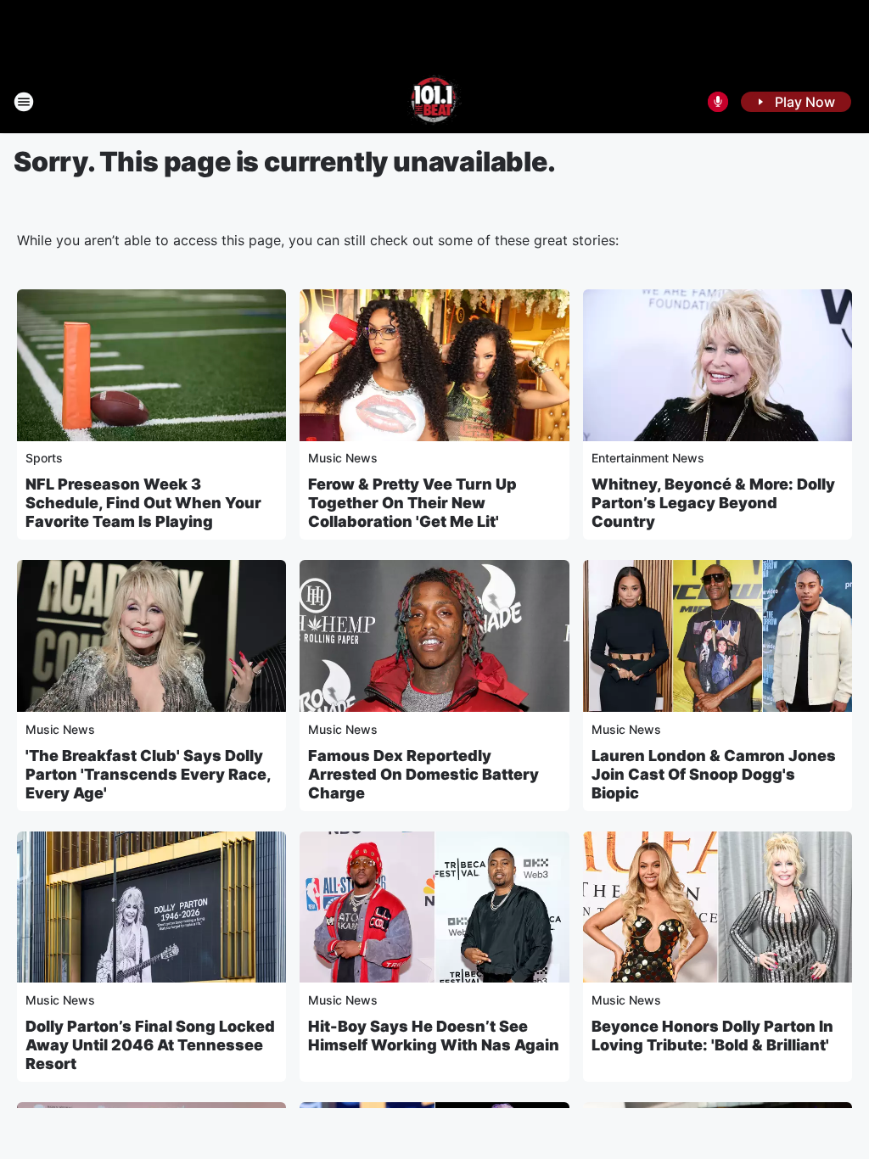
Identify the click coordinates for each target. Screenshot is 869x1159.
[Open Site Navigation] (24, 102)
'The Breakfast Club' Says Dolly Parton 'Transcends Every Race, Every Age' (148, 774)
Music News (343, 458)
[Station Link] (435, 102)
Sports (44, 458)
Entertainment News (647, 458)
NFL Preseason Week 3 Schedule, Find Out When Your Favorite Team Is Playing (143, 502)
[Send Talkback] (718, 102)
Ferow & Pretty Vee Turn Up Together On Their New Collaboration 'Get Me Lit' (412, 502)
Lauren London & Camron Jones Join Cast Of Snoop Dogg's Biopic (713, 774)
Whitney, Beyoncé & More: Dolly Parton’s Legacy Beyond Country (713, 502)
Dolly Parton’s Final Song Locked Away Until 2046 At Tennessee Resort (150, 1044)
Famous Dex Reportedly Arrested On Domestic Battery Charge (423, 774)
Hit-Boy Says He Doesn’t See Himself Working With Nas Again (433, 1035)
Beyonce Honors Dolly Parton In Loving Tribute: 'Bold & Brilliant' (712, 1035)
